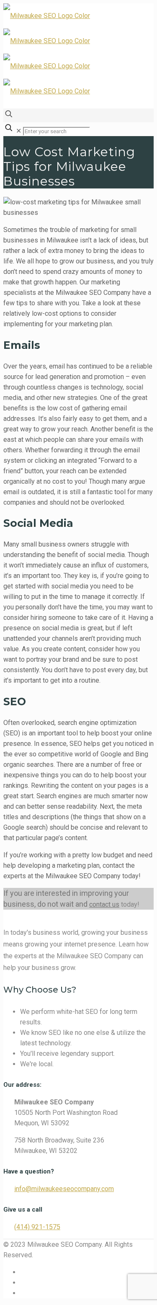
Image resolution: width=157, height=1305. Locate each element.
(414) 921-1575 (37, 1227)
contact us (104, 904)
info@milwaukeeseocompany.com (64, 1189)
